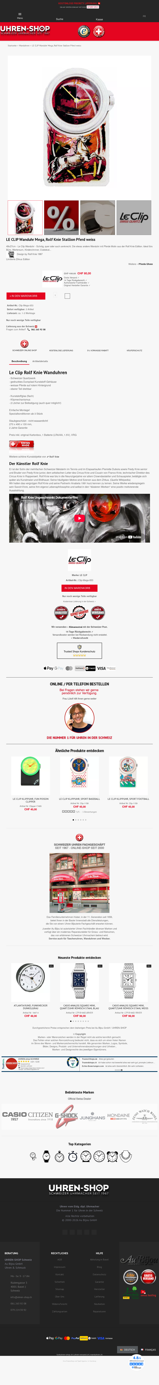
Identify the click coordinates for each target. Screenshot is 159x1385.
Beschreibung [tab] (19, 361)
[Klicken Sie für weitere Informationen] (79, 1064)
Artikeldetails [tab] (40, 361)
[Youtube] (94, 1232)
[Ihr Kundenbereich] (124, 16)
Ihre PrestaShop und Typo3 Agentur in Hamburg (79, 1361)
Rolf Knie (54, 456)
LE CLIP (83, 575)
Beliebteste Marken (79, 1092)
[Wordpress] (64, 1232)
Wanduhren (24, 45)
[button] (59, 14)
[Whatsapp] (86, 1232)
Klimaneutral (75, 627)
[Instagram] (79, 1232)
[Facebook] (72, 1232)
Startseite (12, 45)
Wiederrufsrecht (80, 638)
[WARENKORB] (99, 15)
